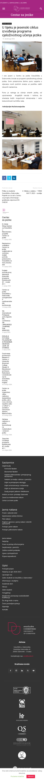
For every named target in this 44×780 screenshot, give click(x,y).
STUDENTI (4, 3)
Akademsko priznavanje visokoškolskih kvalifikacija (15, 597)
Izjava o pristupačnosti (10, 553)
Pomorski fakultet (10, 469)
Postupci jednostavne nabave (12, 530)
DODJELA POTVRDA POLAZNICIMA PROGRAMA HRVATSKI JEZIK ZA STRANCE (7, 342)
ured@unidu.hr (28, 656)
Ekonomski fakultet (11, 472)
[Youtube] (33, 671)
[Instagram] (16, 670)
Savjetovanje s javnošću (10, 547)
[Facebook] (4, 178)
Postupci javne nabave (10, 527)
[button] (3, 9)
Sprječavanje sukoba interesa (12, 516)
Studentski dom (7, 584)
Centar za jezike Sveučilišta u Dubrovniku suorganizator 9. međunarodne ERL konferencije (7, 297)
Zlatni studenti (7, 590)
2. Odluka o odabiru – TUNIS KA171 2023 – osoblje (32, 192)
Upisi (5, 565)
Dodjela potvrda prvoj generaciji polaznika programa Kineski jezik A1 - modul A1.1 (6, 277)
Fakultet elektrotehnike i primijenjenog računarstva (17, 475)
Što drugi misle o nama (10, 600)
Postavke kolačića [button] (17, 776)
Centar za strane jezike (10, 500)
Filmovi (4, 587)
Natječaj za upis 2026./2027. (12, 572)
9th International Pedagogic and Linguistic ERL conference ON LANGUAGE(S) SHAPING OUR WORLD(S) (7, 320)
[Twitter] (9, 178)
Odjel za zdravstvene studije (14, 488)
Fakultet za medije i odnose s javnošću (17, 479)
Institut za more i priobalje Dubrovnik (15, 494)
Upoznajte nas (7, 575)
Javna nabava (9, 509)
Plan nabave (6, 519)
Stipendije (5, 607)
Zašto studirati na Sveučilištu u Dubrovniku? (17, 578)
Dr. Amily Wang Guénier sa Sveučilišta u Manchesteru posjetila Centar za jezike (7, 231)
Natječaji (5, 541)
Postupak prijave (8, 569)
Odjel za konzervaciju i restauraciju (16, 485)
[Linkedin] (14, 178)
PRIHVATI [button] (31, 776)
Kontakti (5, 610)
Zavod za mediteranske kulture (12, 497)
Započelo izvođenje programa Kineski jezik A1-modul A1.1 (6, 443)
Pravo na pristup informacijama (13, 544)
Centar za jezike (22, 15)
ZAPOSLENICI (14, 3)
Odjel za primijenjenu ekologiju (15, 482)
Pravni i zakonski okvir (9, 513)
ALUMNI (24, 3)
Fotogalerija (6, 593)
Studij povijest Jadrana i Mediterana (16, 491)
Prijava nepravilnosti (9, 556)
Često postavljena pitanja (11, 604)
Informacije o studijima (10, 581)
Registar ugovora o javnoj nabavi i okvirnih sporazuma (17, 523)
